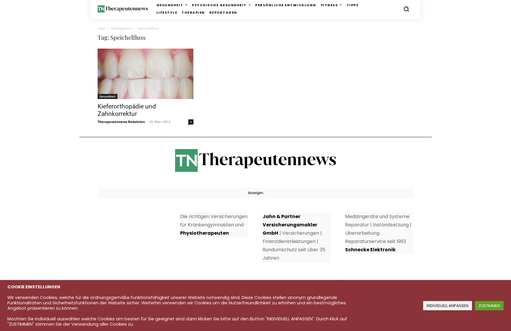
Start (102, 28)
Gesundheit (107, 96)
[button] (406, 9)
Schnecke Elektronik (370, 249)
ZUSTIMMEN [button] (489, 305)
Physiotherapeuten (204, 233)
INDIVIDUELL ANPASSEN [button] (447, 305)
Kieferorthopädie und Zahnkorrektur (127, 110)
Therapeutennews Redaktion (121, 121)
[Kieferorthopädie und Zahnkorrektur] (145, 74)
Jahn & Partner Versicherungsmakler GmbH (290, 224)
